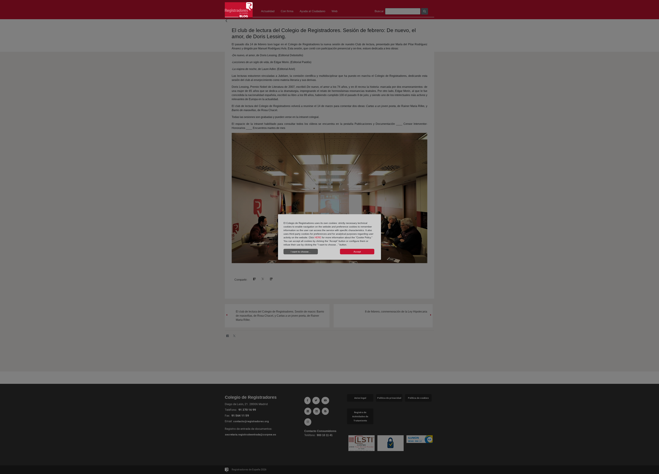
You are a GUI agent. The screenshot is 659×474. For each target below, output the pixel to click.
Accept (357, 251)
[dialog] (329, 237)
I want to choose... (301, 251)
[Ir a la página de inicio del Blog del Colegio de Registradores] (239, 9)
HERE (318, 237)
